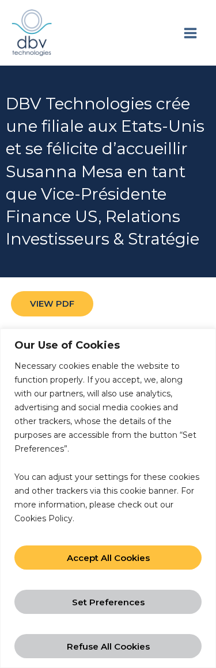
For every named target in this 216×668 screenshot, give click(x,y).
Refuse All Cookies (108, 646)
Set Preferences (108, 602)
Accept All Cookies (108, 557)
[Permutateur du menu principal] (190, 32)
